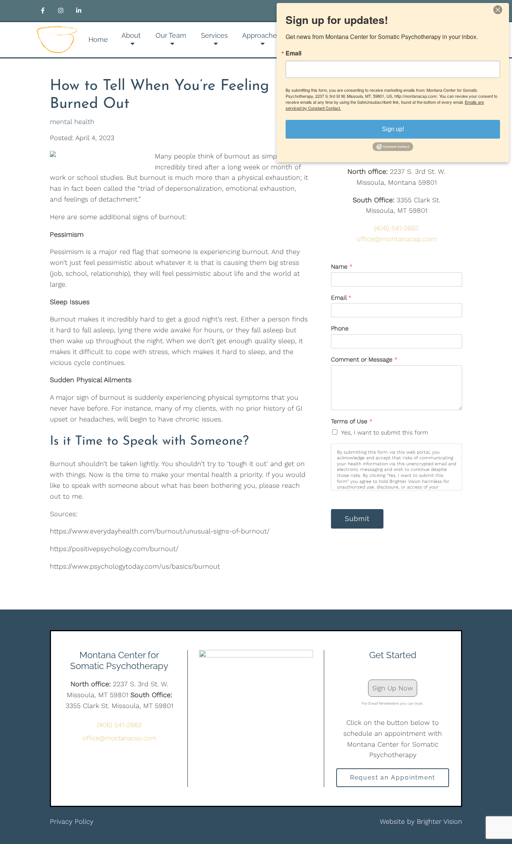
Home (98, 39)
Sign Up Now (392, 688)
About (131, 35)
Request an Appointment (392, 777)
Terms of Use (352, 421)
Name (342, 266)
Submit (357, 519)
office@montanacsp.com (396, 239)
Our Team (171, 35)
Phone (340, 328)
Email (341, 297)
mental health (72, 121)
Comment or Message (364, 359)
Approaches (261, 35)
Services (214, 35)
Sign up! (393, 129)
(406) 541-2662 (396, 228)
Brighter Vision (439, 821)
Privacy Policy (71, 821)
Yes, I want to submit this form (384, 432)
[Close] (502, 9)
